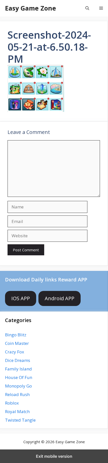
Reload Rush (17, 394)
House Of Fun (18, 377)
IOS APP (20, 298)
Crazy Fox (14, 352)
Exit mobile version (54, 456)
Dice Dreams (17, 360)
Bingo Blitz (15, 335)
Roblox (12, 403)
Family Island (18, 369)
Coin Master (17, 343)
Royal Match (17, 411)
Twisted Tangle (20, 420)
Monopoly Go (18, 386)
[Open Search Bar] (87, 8)
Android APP (59, 298)
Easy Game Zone (30, 8)
